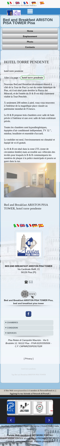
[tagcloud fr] (29, 225)
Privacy (28, 358)
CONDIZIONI (12, 328)
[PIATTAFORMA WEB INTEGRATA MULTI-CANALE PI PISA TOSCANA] (30, 407)
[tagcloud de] (35, 225)
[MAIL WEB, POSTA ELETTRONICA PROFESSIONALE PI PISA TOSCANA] (46, 407)
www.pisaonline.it (21, 390)
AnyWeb (5, 426)
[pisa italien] (33, 3)
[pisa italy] (17, 3)
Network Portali (28, 5)
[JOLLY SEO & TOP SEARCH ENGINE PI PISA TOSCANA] (15, 407)
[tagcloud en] (22, 225)
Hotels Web (46, 426)
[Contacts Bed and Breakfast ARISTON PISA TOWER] (29, 281)
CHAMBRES (12, 322)
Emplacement (30, 36)
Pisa (13, 426)
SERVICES (11, 333)
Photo (30, 41)
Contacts (30, 47)
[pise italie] (25, 3)
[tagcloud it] (16, 225)
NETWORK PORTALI (42, 435)
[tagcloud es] (41, 225)
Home (30, 31)
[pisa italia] (9, 3)
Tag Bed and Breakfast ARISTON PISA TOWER (29, 375)
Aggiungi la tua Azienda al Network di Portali (29, 393)
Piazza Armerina (31, 426)
